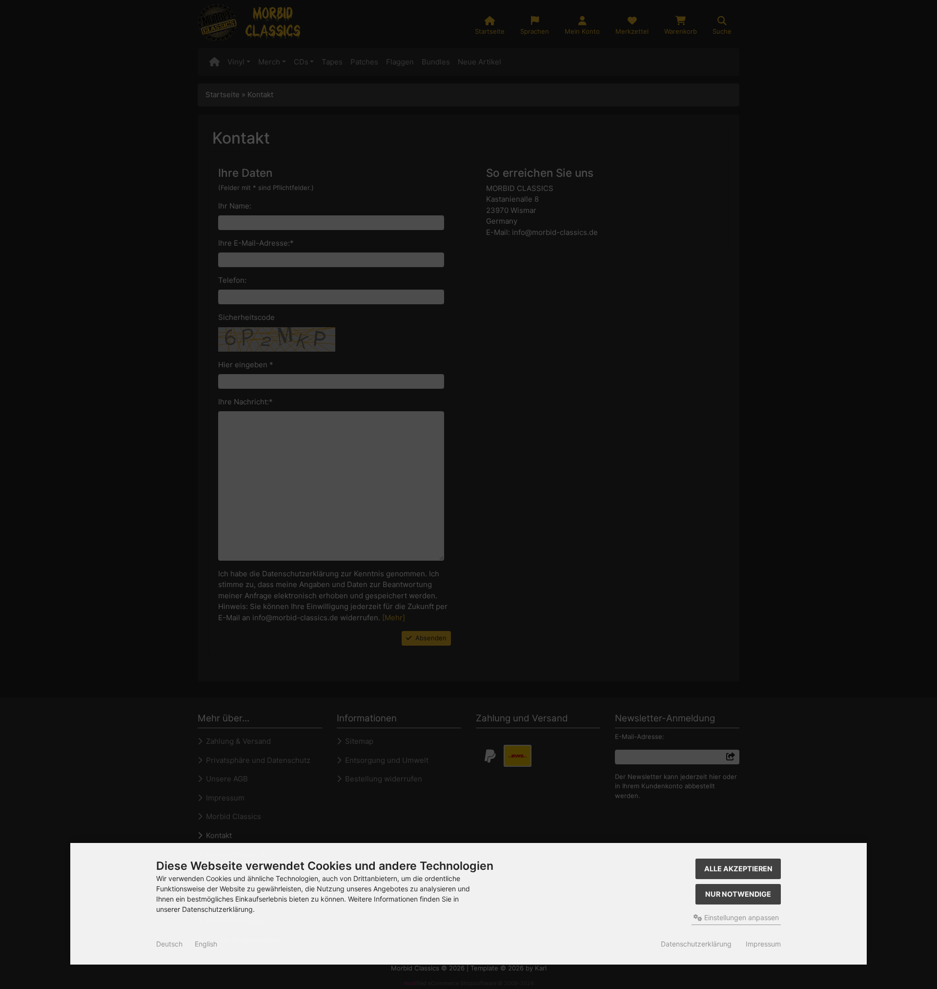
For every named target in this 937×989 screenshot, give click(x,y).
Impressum (763, 944)
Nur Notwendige (738, 894)
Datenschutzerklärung (696, 944)
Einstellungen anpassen (740, 917)
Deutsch (169, 944)
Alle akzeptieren (738, 868)
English (206, 944)
